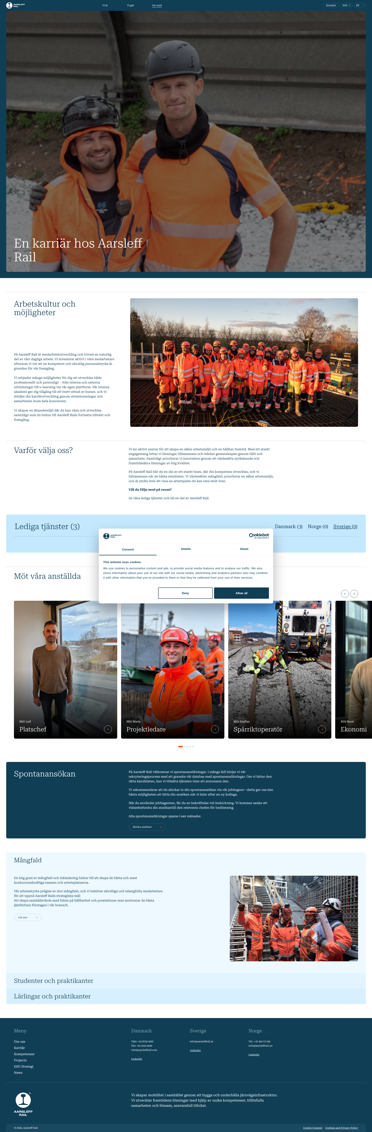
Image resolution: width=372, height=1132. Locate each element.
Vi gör (130, 5)
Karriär (19, 1048)
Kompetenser (24, 1054)
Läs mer (23, 917)
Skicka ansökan (142, 827)
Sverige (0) (345, 526)
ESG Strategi (23, 1066)
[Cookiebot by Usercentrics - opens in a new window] (252, 536)
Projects (20, 1060)
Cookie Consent (312, 1128)
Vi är (105, 5)
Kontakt (331, 5)
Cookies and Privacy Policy (341, 1128)
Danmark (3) (288, 526)
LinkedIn (136, 1059)
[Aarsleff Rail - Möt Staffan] (280, 670)
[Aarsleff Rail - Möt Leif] (65, 670)
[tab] (180, 746)
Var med (157, 5)
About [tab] (244, 548)
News (18, 1073)
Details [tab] (186, 548)
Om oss (19, 1041)
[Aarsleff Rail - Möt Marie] (172, 670)
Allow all (241, 593)
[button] (345, 594)
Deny (185, 593)
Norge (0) (318, 526)
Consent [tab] (128, 549)
